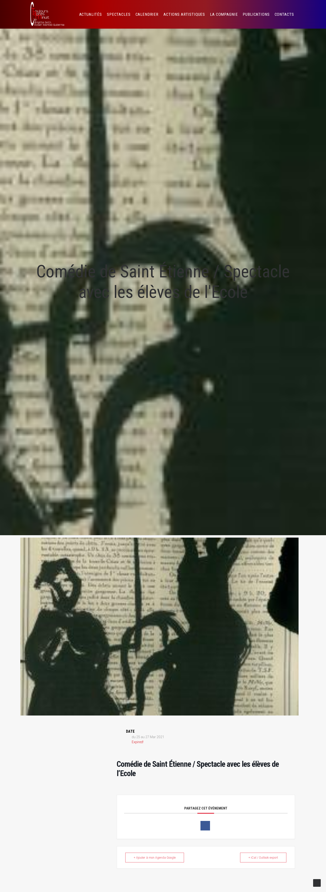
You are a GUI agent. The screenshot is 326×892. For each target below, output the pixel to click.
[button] (305, 14)
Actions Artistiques (184, 14)
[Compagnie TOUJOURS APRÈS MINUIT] (46, 14)
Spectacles (119, 14)
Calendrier (147, 14)
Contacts (284, 14)
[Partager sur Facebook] (205, 825)
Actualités (90, 14)
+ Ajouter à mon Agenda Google (155, 857)
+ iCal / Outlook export (263, 857)
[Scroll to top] (317, 883)
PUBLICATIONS (256, 14)
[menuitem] (90, 14)
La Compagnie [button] (224, 14)
